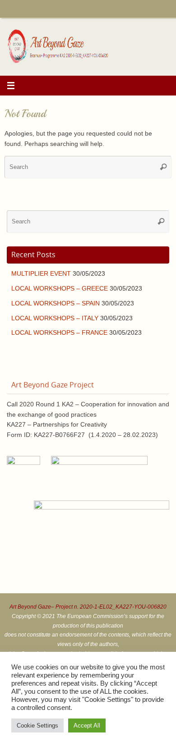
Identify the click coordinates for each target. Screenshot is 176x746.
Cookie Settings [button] (37, 725)
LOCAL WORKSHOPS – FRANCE (59, 332)
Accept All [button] (87, 725)
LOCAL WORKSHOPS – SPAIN (55, 303)
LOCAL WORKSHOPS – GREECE (59, 288)
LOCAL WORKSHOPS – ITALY (54, 318)
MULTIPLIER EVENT (41, 273)
